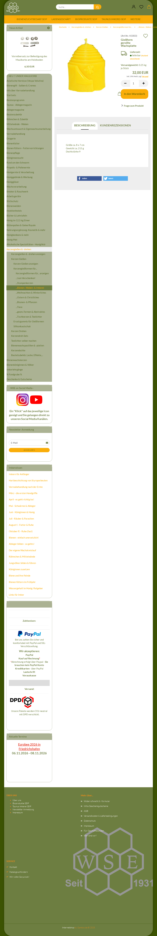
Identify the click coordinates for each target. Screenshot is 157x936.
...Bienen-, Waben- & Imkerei (30, 287)
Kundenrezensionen (115, 125)
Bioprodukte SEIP (86, 19)
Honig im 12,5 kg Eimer (18, 220)
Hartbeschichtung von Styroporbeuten (28, 480)
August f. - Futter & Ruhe (21, 524)
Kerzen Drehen (18, 331)
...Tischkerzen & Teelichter (29, 316)
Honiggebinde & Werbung (20, 177)
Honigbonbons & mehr (18, 234)
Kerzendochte (18, 350)
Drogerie (11, 138)
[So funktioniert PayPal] (29, 633)
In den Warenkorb (134, 93)
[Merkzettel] (141, 7)
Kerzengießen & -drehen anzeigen (28, 254)
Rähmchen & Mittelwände (22, 556)
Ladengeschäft (61, 19)
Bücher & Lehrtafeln (17, 215)
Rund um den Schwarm (18, 162)
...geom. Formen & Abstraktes (30, 311)
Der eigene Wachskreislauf (22, 550)
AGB (86, 811)
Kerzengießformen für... (25, 268)
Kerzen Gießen (18, 259)
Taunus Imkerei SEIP (114, 19)
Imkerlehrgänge (15, 369)
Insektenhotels (14, 210)
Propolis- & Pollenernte (18, 167)
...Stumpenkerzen (24, 283)
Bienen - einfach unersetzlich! (24, 537)
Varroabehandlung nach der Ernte (26, 486)
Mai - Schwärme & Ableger (22, 505)
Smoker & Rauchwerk (17, 191)
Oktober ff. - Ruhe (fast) (21, 531)
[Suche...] (97, 6)
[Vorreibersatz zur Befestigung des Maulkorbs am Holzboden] (29, 42)
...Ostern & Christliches (27, 297)
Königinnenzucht (15, 157)
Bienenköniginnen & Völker (20, 364)
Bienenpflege (13, 153)
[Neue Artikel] (48, 28)
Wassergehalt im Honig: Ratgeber (26, 588)
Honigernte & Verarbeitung (20, 172)
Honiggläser (13, 181)
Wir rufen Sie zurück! (19, 876)
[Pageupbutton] (148, 930)
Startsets (11, 95)
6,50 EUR (29, 66)
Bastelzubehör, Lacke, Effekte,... (27, 355)
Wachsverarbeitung (17, 186)
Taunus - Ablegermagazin (19, 104)
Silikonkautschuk (22, 326)
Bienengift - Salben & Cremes (21, 85)
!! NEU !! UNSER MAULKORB (22, 76)
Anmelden (29, 450)
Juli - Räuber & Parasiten (21, 518)
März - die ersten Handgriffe (23, 493)
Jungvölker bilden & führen (22, 563)
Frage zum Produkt (134, 105)
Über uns (17, 800)
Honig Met (12, 239)
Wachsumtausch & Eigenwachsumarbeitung (29, 128)
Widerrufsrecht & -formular (97, 801)
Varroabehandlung (16, 133)
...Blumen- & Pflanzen (26, 302)
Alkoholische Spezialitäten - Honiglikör (26, 244)
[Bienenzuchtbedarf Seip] (14, 7)
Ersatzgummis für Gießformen (28, 321)
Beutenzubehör (14, 114)
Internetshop (68, 927)
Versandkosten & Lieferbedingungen (101, 816)
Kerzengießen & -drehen (19, 249)
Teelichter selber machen (23, 340)
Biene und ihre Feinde (19, 575)
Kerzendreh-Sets (19, 335)
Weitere (135, 19)
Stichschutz (12, 201)
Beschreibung (84, 125)
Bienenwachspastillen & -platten (27, 345)
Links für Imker (16, 594)
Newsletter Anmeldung (23, 809)
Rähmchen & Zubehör (17, 119)
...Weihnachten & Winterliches (31, 292)
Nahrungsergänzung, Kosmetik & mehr (26, 230)
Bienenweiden (14, 206)
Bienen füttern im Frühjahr (22, 582)
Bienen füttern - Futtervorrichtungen (25, 148)
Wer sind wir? (90, 835)
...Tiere (19, 307)
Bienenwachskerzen (17, 360)
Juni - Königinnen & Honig (22, 512)
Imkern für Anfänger (19, 474)
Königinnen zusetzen (19, 569)
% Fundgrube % (14, 374)
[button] (134, 7)
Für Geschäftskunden (94, 830)
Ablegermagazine (15, 109)
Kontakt (13, 867)
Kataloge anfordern (19, 872)
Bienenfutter (13, 143)
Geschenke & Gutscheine (19, 379)
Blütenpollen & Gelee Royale (21, 225)
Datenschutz (90, 820)
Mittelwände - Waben (17, 124)
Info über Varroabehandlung (21, 90)
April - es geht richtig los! (21, 499)
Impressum (18, 812)
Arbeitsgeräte (14, 196)
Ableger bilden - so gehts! (21, 543)
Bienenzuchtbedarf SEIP (32, 19)
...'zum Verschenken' (25, 278)
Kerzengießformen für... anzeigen (32, 273)
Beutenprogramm (15, 100)
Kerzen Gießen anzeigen (25, 263)
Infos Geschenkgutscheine (96, 806)
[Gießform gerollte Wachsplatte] (86, 65)
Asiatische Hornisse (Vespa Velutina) (25, 80)
